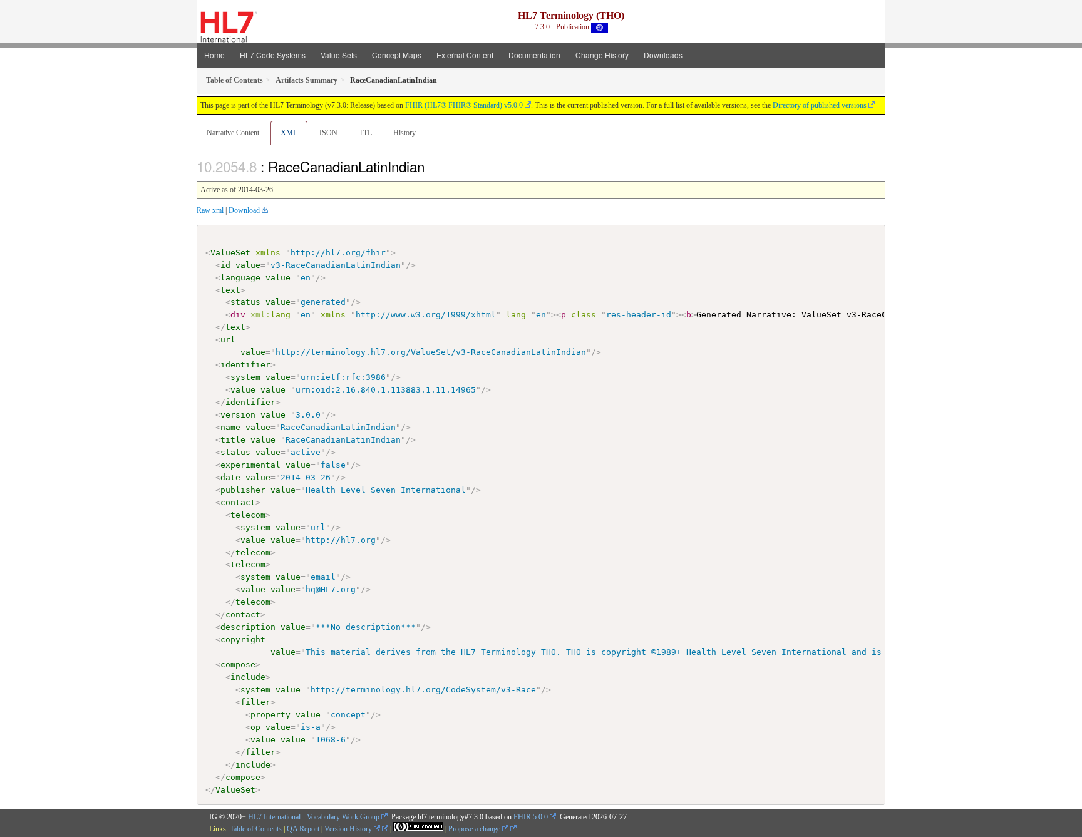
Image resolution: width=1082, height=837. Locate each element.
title (232, 439)
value (247, 265)
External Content (464, 54)
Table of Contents (256, 828)
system (245, 377)
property (270, 714)
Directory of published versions (820, 105)
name (230, 427)
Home (214, 54)
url (227, 339)
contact (237, 502)
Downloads (663, 54)
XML (289, 132)
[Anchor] (431, 166)
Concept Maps (396, 54)
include (247, 677)
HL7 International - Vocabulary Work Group (313, 817)
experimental (250, 465)
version (237, 414)
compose (237, 664)
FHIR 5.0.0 (530, 817)
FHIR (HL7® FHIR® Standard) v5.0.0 (464, 105)
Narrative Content (233, 132)
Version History (349, 828)
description (248, 627)
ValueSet (230, 252)
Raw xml (210, 210)
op (255, 727)
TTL (365, 132)
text (230, 290)
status (245, 302)
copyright (242, 639)
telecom (247, 515)
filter (255, 702)
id (225, 265)
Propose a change (475, 828)
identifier (245, 364)
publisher (242, 490)
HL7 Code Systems (273, 54)
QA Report (303, 828)
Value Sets (339, 54)
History (404, 132)
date (230, 477)
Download (244, 210)
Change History (602, 54)
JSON (328, 132)
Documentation (534, 54)
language (240, 277)
